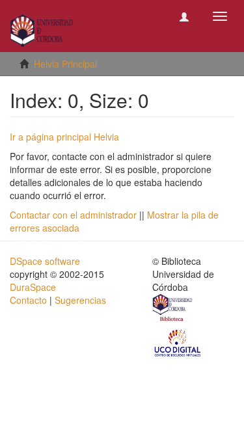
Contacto (28, 299)
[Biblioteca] (173, 309)
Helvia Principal (65, 63)
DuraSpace (33, 286)
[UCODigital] (178, 342)
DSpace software (45, 260)
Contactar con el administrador (73, 214)
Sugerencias (80, 299)
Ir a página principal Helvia (64, 136)
